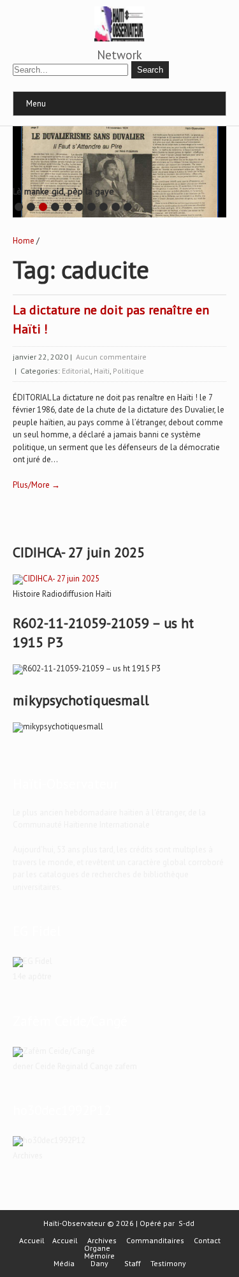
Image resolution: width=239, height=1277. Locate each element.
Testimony (168, 1263)
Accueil (32, 1240)
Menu (36, 103)
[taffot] (56, 578)
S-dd (186, 1223)
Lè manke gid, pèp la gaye (63, 191)
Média (64, 1263)
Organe (97, 1248)
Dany (99, 1263)
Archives (102, 1240)
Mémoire (99, 1256)
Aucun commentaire (111, 356)
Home (23, 240)
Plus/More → (36, 484)
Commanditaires (155, 1240)
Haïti (102, 371)
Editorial (76, 371)
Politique (128, 371)
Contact (207, 1240)
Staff (132, 1263)
